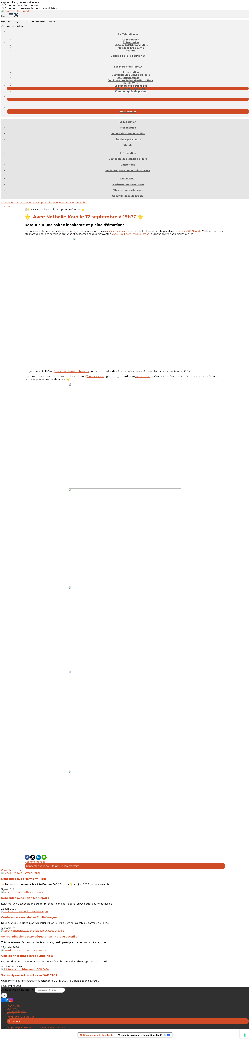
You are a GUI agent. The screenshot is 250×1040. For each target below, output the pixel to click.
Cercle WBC (130, 83)
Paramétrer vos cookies (20, 1017)
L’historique (128, 164)
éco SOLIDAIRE (95, 376)
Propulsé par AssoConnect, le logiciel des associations (37, 1027)
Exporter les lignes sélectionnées (20, 2)
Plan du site (14, 1006)
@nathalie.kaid (117, 231)
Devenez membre (76, 202)
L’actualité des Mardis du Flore (131, 75)
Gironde (6, 202)
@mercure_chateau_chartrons (71, 371)
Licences (12, 1008)
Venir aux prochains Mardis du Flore (130, 80)
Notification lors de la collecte (96, 1035)
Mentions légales (16, 1011)
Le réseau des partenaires (130, 85)
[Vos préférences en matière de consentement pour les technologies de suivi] (245, 1035)
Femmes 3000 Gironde (188, 231)
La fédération (130, 39)
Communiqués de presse (131, 91)
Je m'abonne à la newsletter (17, 989)
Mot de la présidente (131, 48)
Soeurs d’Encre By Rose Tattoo (131, 234)
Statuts (130, 50)
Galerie (21, 202)
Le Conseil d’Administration (128, 133)
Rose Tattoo (143, 376)
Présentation (131, 42)
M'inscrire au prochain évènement (46, 202)
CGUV (10, 1014)
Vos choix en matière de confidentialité (140, 1035)
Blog (14, 202)
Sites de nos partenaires (131, 88)
